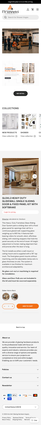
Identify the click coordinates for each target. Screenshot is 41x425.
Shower (24, 132)
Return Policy (6, 419)
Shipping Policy (17, 419)
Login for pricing (10, 212)
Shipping (5, 219)
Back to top (20, 327)
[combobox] (20, 17)
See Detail (21, 93)
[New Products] (10, 122)
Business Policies (18, 418)
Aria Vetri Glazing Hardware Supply (18, 414)
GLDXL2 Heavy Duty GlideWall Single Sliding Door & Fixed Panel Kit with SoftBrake (20, 202)
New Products (9, 132)
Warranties (27, 419)
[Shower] (29, 122)
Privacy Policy (6, 418)
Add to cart (28, 306)
